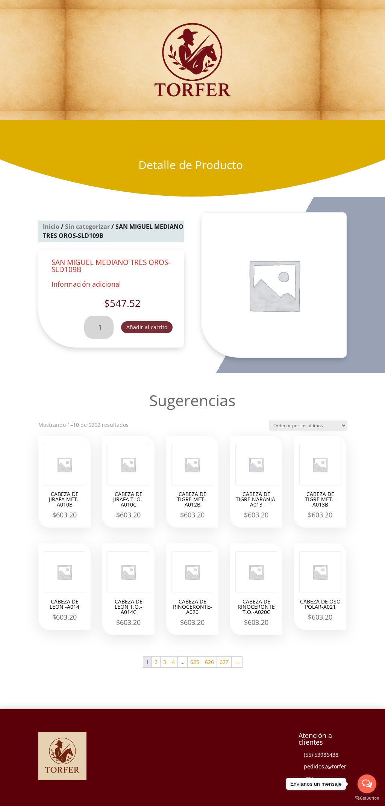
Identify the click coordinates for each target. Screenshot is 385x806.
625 (194, 661)
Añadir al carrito (146, 327)
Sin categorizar (87, 226)
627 (224, 661)
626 (209, 661)
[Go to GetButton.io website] (367, 798)
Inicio (51, 226)
